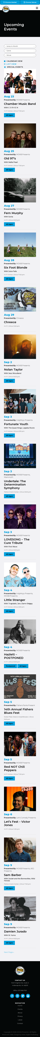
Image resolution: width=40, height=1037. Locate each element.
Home (20, 1005)
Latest (20, 1020)
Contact (20, 1023)
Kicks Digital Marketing (30, 1034)
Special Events (14, 67)
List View (11, 64)
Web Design (14, 1034)
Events (20, 1009)
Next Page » (9, 952)
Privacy (20, 1016)
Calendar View (14, 61)
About (20, 1013)
